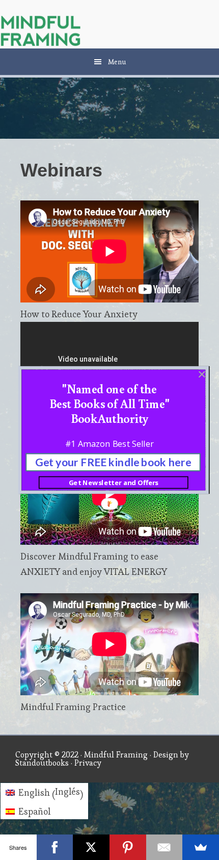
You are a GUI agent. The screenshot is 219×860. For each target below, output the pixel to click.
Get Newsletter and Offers (113, 482)
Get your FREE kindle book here (113, 462)
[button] (110, 403)
